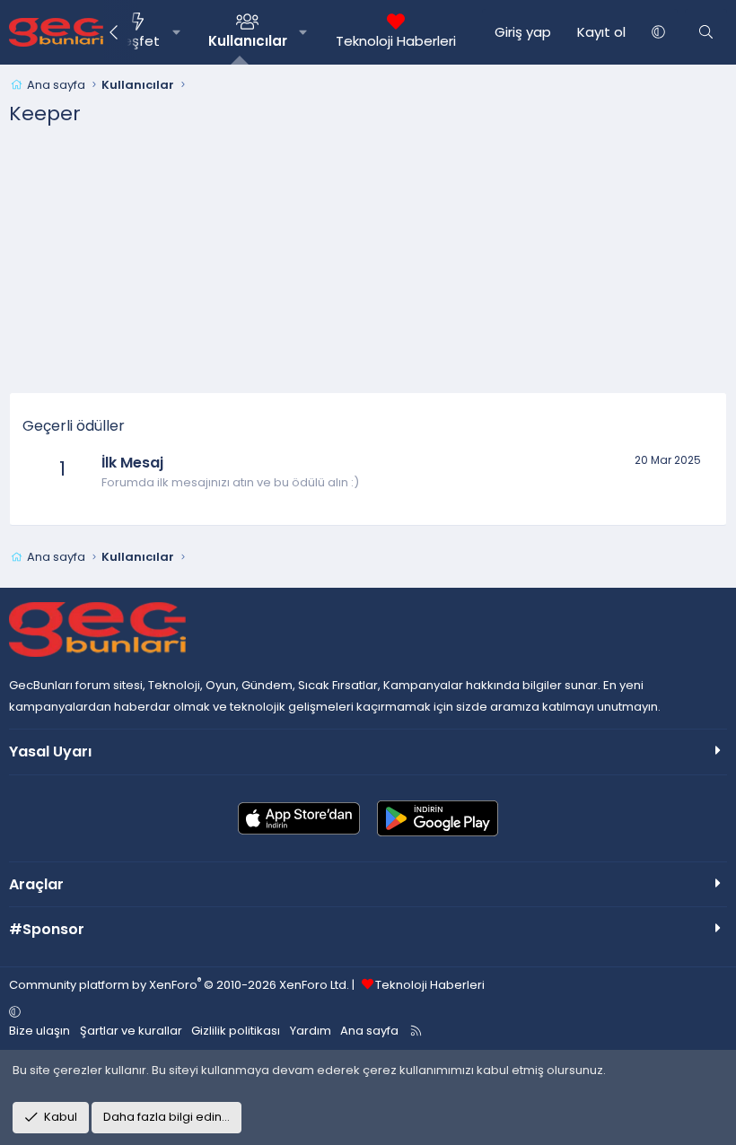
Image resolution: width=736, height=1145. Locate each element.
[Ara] (706, 32)
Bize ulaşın (39, 1030)
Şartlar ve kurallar (131, 1030)
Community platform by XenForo (179, 984)
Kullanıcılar (247, 40)
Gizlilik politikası (235, 1030)
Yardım (310, 1030)
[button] (176, 32)
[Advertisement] (368, 266)
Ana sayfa (369, 1030)
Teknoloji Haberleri (396, 40)
